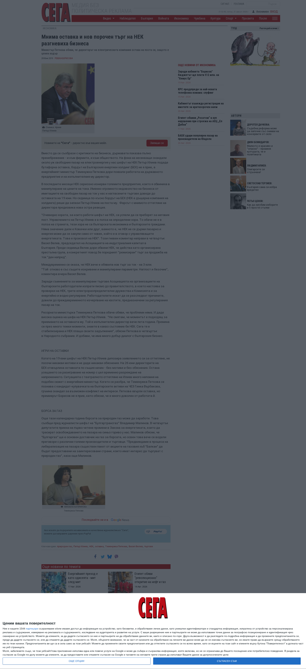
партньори (32, 628)
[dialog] (153, 631)
